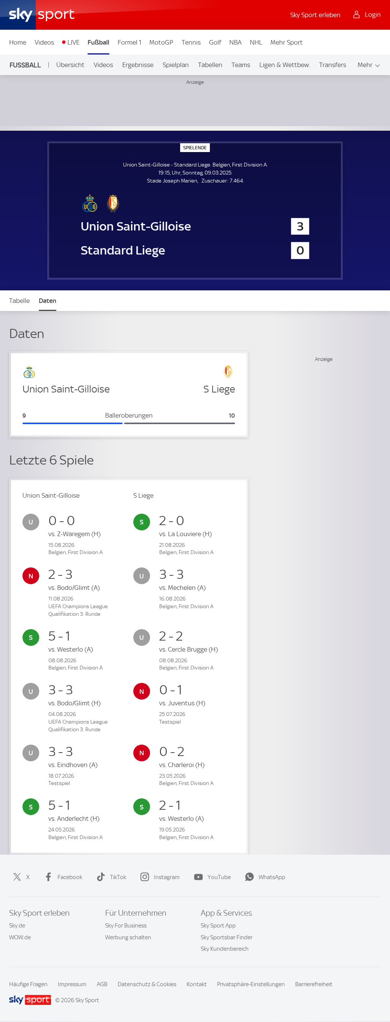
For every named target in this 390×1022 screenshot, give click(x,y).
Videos (44, 42)
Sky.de (17, 925)
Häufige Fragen (28, 984)
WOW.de (20, 937)
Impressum (72, 984)
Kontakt (197, 984)
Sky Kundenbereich (225, 948)
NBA (235, 42)
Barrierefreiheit (313, 984)
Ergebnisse (137, 65)
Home (17, 42)
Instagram (167, 877)
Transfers (332, 65)
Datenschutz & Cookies (147, 984)
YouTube (219, 877)
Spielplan (176, 65)
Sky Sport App (218, 925)
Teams (241, 65)
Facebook (70, 877)
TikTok (118, 877)
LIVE (73, 42)
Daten (47, 300)
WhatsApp (272, 877)
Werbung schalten (128, 937)
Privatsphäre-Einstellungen (251, 984)
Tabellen (210, 65)
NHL (256, 42)
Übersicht (70, 65)
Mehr (365, 65)
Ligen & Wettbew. (284, 65)
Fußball (98, 42)
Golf (215, 42)
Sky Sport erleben (315, 15)
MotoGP (161, 42)
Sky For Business (126, 925)
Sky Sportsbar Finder (227, 937)
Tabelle (19, 300)
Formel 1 (129, 42)
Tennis (191, 42)
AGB (102, 984)
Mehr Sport (286, 42)
